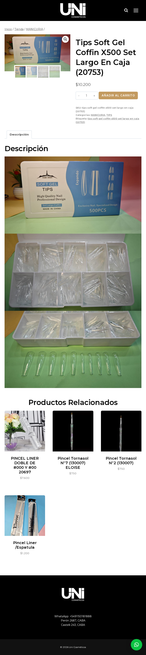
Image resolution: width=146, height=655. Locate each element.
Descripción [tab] (19, 134)
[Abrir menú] (138, 10)
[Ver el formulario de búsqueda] (126, 10)
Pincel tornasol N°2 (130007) (121, 460)
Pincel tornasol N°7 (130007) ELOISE (73, 463)
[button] (65, 39)
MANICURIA (98, 115)
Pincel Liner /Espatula (25, 545)
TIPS (109, 115)
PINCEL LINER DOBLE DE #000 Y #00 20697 (25, 465)
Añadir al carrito (118, 95)
